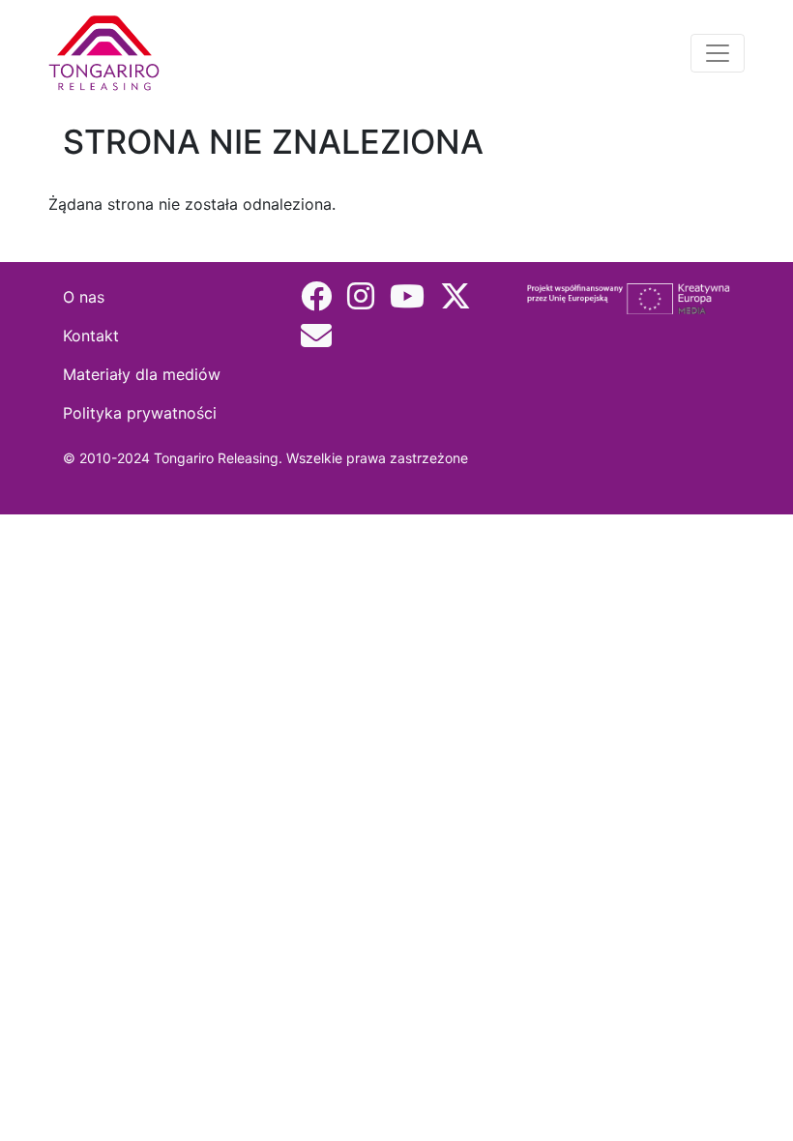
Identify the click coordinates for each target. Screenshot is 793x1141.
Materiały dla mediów (141, 374)
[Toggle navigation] (717, 53)
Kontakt (91, 335)
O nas (83, 297)
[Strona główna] (107, 53)
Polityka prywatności (140, 413)
